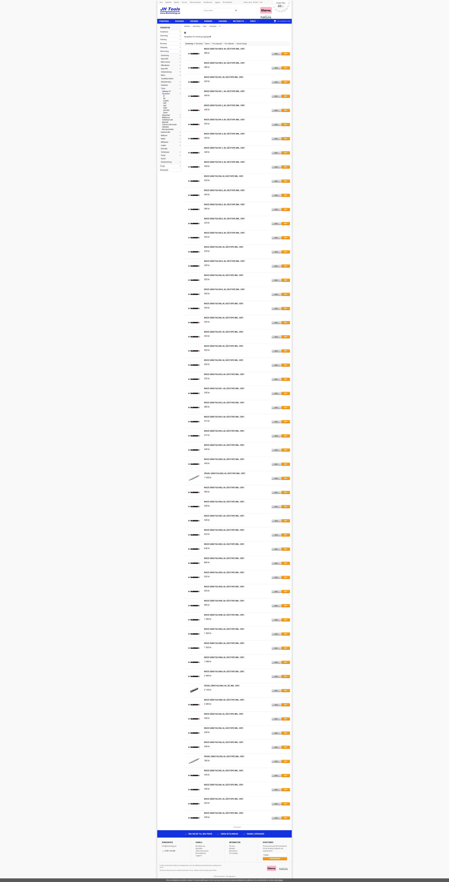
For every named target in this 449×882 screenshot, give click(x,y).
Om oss (184, 2)
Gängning (222, 21)
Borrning (208, 21)
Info (276, 54)
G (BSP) (166, 101)
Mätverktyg (238, 21)
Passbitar (164, 85)
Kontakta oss (208, 2)
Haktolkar (165, 127)
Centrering (165, 55)
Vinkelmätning (166, 72)
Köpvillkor (168, 2)
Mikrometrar (165, 62)
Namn (207, 44)
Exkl (256, 2)
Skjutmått (164, 59)
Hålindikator (165, 65)
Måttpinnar (166, 117)
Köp (285, 54)
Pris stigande (217, 44)
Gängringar (166, 115)
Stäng (280, 880)
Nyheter (176, 2)
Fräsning (194, 21)
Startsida (187, 26)
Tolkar (163, 88)
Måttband (164, 142)
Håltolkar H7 (166, 91)
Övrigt (253, 21)
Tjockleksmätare (167, 79)
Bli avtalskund (227, 2)
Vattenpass (165, 152)
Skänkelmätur (166, 82)
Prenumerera (275, 859)
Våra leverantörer (195, 2)
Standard (199, 44)
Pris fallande (229, 44)
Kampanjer (164, 170)
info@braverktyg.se (169, 846)
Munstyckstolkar (168, 129)
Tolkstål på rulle (167, 120)
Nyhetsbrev (233, 851)
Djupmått (164, 69)
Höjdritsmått (165, 132)
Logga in (217, 2)
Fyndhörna (164, 21)
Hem (161, 2)
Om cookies (233, 853)
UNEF (165, 108)
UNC (165, 103)
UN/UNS (166, 110)
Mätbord (164, 135)
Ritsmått (164, 149)
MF (164, 98)
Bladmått (165, 122)
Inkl (261, 2)
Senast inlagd (242, 44)
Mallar (163, 139)
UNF (164, 106)
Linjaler (163, 145)
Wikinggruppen (230, 876)
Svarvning (179, 21)
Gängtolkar (166, 94)
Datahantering (166, 162)
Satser (165, 113)
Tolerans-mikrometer (169, 124)
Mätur (163, 75)
